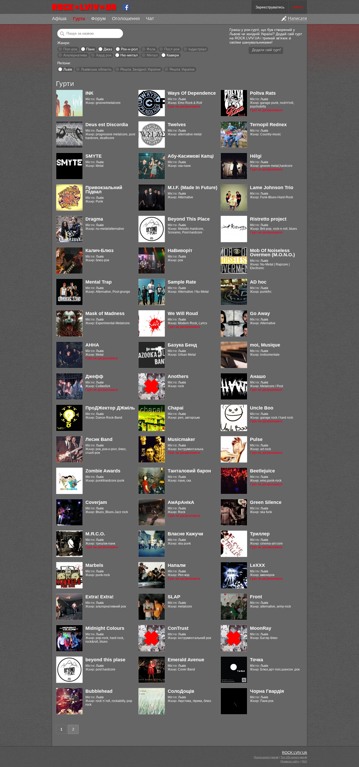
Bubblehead (98, 691)
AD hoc (258, 282)
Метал (152, 55)
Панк (90, 49)
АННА (92, 345)
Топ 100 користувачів (294, 757)
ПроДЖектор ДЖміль (110, 408)
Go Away (260, 313)
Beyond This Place (189, 219)
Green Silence (265, 502)
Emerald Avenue (186, 659)
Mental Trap (98, 282)
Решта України (182, 69)
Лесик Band (98, 439)
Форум (98, 18)
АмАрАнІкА (181, 502)
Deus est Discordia (106, 124)
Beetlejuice (262, 470)
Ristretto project (268, 219)
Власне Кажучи (185, 533)
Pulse (256, 439)
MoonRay (260, 628)
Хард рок (103, 55)
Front (256, 596)
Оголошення (126, 18)
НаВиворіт (180, 250)
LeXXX (257, 565)
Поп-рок (70, 49)
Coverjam (96, 502)
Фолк (151, 49)
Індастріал (197, 49)
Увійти (298, 7)
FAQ (304, 761)
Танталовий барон (189, 470)
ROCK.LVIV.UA (294, 752)
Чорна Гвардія (267, 691)
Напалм (177, 565)
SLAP (174, 596)
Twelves (177, 124)
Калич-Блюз (99, 250)
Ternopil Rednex (268, 124)
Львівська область (96, 69)
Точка (256, 659)
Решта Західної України (140, 69)
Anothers (178, 376)
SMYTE (93, 156)
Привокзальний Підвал (103, 189)
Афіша (59, 18)
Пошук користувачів (266, 757)
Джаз (108, 49)
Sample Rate (182, 282)
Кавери (173, 55)
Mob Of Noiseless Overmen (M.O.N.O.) (272, 252)
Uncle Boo (261, 408)
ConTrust (178, 628)
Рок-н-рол (129, 49)
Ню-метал (129, 55)
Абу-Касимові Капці (191, 156)
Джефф (94, 376)
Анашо (258, 376)
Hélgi (255, 156)
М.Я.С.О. (95, 533)
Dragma (94, 219)
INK (89, 93)
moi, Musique (265, 345)
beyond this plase (105, 659)
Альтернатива (75, 55)
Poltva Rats (263, 93)
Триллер (260, 533)
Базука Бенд (182, 345)
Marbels (94, 565)
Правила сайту (289, 761)
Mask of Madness (105, 313)
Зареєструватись (269, 7)
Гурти (79, 18)
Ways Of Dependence (192, 93)
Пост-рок (172, 49)
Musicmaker (181, 439)
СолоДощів (181, 691)
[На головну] (86, 7)
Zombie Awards (102, 470)
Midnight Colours (104, 628)
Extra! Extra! (99, 596)
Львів (67, 69)
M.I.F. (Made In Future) (192, 187)
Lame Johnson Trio (271, 187)
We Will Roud (183, 313)
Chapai (175, 408)
